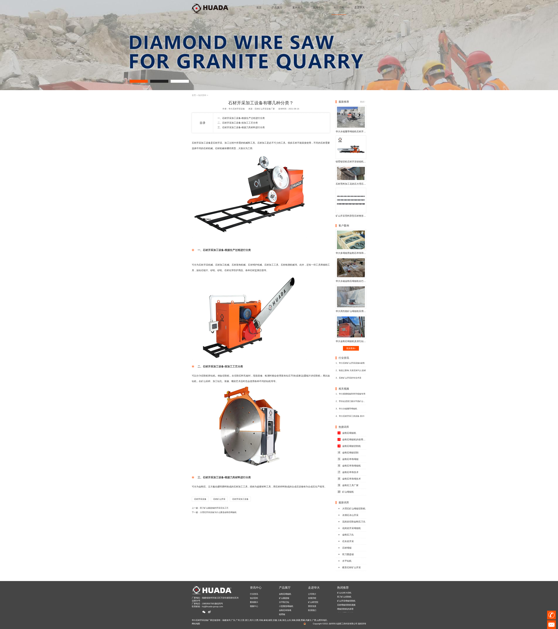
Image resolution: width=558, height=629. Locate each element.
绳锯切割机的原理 (345, 597)
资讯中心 (256, 587)
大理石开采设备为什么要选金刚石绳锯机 (218, 512)
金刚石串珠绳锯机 (349, 465)
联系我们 (312, 610)
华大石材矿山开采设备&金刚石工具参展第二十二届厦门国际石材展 (351, 364)
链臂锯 (282, 614)
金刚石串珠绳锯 (348, 459)
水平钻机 (347, 561)
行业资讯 (254, 594)
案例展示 (254, 602)
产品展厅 (285, 587)
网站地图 (196, 623)
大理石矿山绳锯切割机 (353, 508)
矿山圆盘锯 (284, 598)
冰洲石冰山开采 (350, 515)
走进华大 (314, 587)
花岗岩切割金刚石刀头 (353, 521)
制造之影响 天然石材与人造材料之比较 (351, 371)
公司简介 (312, 594)
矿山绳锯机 (346, 491)
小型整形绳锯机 (286, 606)
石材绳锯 (347, 548)
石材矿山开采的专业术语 (348, 378)
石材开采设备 (200, 499)
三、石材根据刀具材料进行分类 (241, 127)
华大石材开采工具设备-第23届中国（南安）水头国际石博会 (350, 417)
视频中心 (254, 606)
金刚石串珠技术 (348, 472)
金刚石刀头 (348, 534)
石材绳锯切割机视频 (346, 593)
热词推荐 (343, 587)
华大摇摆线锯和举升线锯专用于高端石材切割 (350, 395)
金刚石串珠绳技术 (349, 478)
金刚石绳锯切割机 (349, 446)
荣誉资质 (312, 606)
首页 (194, 95)
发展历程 (312, 598)
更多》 (363, 102)
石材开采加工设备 (240, 499)
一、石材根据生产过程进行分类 (241, 118)
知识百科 (202, 95)
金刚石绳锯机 (347, 433)
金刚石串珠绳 (285, 610)
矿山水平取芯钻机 (345, 601)
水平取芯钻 (284, 602)
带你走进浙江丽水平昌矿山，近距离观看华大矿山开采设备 (350, 402)
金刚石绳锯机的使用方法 (352, 439)
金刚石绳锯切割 (348, 452)
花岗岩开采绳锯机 (351, 528)
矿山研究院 (313, 602)
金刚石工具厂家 (348, 485)
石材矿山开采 (219, 499)
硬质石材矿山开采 (351, 567)
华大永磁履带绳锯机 (346, 408)
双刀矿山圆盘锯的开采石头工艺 (214, 508)
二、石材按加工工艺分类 (238, 123)
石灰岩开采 (348, 541)
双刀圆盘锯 (348, 554)
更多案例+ (351, 348)
